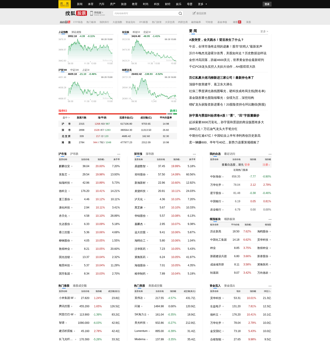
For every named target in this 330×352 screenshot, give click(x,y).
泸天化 (139, 199)
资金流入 (215, 285)
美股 (248, 22)
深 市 (66, 130)
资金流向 (130, 22)
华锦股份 (140, 215)
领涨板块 (215, 219)
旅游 (123, 4)
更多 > (264, 31)
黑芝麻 (139, 207)
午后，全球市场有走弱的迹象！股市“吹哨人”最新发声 (225, 46)
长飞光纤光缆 (66, 339)
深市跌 (150, 153)
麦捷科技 (140, 191)
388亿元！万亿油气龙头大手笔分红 (213, 129)
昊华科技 (262, 239)
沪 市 (66, 123)
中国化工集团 (218, 239)
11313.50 (146, 130)
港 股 (66, 142)
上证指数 (63, 32)
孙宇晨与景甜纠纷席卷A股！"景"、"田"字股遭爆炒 (224, 115)
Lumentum (141, 331)
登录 (267, 4)
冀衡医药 (140, 257)
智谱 (61, 322)
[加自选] (72, 166)
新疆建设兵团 (218, 256)
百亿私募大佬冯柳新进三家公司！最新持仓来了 (221, 77)
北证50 (147, 32)
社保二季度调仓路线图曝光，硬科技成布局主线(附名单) (227, 91)
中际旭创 (215, 176)
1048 (108, 142)
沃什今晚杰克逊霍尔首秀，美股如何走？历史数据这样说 (227, 53)
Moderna (140, 339)
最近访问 (229, 153)
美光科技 (140, 322)
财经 (167, 4)
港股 (235, 22)
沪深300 (62, 70)
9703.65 (146, 123)
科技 (157, 4)
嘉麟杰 (139, 224)
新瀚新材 (140, 182)
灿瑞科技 (64, 182)
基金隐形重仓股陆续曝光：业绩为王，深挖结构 (221, 97)
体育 (91, 4)
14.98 (166, 123)
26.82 (166, 130)
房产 (113, 4)
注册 (265, 164)
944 (95, 142)
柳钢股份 (64, 240)
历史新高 (215, 231)
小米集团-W (66, 298)
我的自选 (215, 153)
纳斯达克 (127, 70)
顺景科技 (64, 265)
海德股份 (140, 265)
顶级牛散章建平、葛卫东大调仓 (210, 84)
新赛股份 (262, 256)
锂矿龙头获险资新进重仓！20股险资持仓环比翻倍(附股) (227, 104)
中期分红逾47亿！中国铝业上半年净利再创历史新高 (225, 135)
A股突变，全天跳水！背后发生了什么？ (216, 39)
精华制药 (140, 273)
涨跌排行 (104, 22)
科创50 (136, 32)
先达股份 (64, 224)
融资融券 (196, 22)
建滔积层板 (66, 331)
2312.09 (146, 142)
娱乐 (179, 4)
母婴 (189, 4)
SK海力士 (141, 314)
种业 (213, 247)
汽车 (101, 4)
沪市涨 (62, 153)
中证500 (74, 70)
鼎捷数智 (140, 166)
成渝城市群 (217, 264)
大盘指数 (117, 22)
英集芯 (63, 174)
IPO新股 (143, 22)
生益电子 (215, 306)
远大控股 (140, 232)
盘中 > (66, 117)
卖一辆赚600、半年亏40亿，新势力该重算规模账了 (224, 142)
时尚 (145, 4)
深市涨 (138, 153)
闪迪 (137, 306)
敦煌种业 (64, 248)
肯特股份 (140, 174)
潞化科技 (64, 207)
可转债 (209, 22)
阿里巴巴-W (66, 314)
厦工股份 (64, 199)
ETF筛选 (78, 22)
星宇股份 (215, 193)
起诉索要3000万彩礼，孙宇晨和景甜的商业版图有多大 (226, 122)
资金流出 (229, 285)
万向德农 (262, 272)
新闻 (79, 4)
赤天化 (63, 215)
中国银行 (215, 201)
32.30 (166, 136)
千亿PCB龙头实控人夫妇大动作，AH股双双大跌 (222, 66)
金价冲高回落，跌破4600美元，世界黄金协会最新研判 (226, 60)
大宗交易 (170, 22)
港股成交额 (80, 285)
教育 (135, 4)
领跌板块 (229, 219)
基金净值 (222, 22)
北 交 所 (66, 136)
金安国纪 (215, 331)
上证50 (85, 70)
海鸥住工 (140, 240)
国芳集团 (64, 273)
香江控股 (64, 232)
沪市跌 (74, 153)
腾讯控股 (64, 306)
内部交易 (183, 22)
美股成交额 (155, 285)
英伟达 (139, 298)
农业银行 (215, 209)
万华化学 (215, 184)
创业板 (125, 32)
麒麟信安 (64, 166)
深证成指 (76, 32)
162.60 (146, 136)
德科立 (63, 191)
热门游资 (157, 22)
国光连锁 (64, 257)
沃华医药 (140, 248)
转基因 (214, 272)
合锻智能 (215, 339)
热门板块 (91, 22)
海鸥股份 (262, 231)
